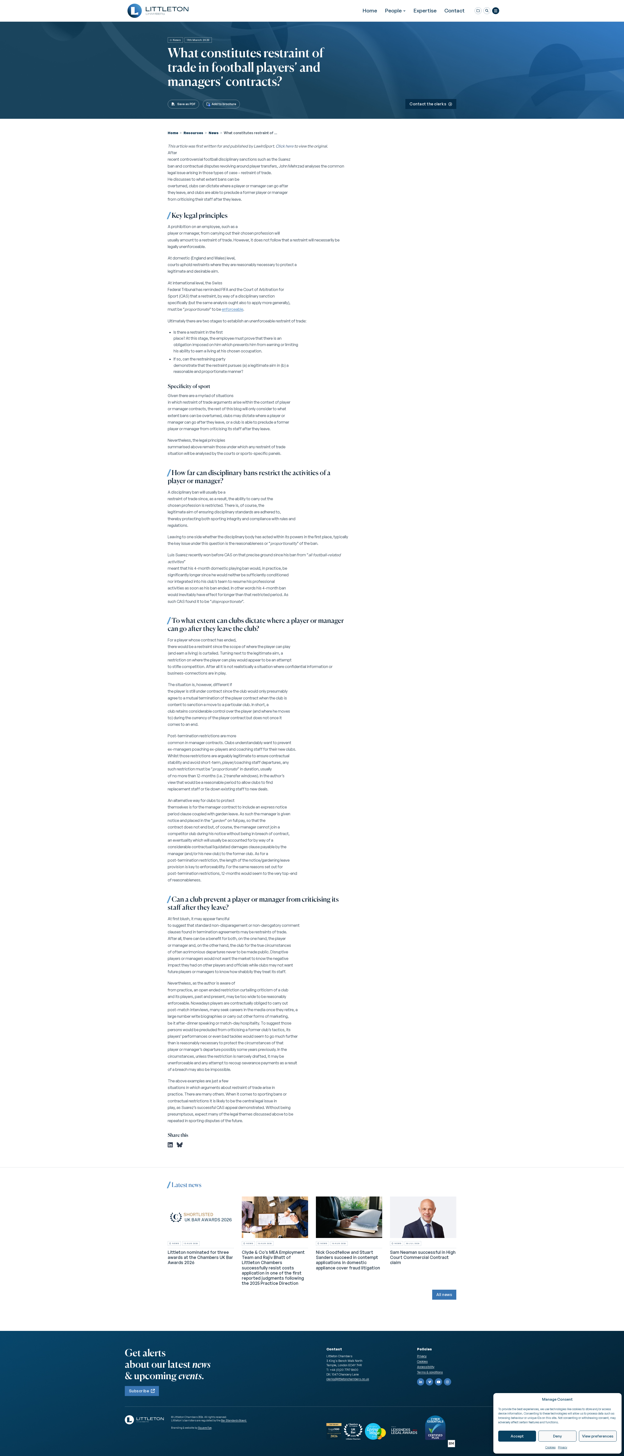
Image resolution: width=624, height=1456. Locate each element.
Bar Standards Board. (234, 1420)
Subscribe (139, 1390)
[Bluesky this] (180, 1145)
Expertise (425, 10)
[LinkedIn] (420, 1382)
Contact (454, 10)
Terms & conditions (430, 1372)
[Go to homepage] (158, 10)
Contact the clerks (428, 103)
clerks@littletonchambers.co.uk (347, 1379)
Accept (517, 1436)
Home (369, 10)
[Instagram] (447, 1382)
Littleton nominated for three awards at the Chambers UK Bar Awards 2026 (200, 1257)
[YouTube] (438, 1382)
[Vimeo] (429, 1382)
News (214, 132)
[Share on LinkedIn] (170, 1145)
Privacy (562, 1447)
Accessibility (425, 1367)
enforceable (232, 309)
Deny (557, 1436)
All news (444, 1294)
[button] (486, 10)
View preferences (597, 1436)
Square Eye (205, 1427)
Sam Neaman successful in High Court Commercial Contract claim (423, 1257)
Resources (193, 132)
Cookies (550, 1447)
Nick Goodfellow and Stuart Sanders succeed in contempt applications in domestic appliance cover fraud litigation (348, 1259)
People (393, 11)
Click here (284, 146)
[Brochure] (478, 10)
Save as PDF (186, 104)
